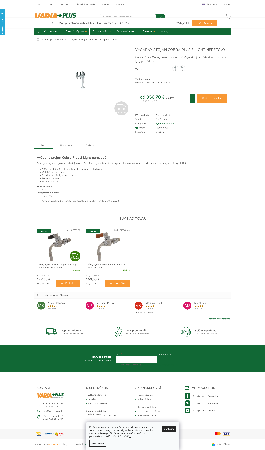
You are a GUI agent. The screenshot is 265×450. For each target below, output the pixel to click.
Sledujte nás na (205, 396)
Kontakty (120, 4)
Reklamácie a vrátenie (147, 415)
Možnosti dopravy (145, 395)
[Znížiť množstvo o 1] (192, 100)
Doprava (65, 4)
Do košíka (207, 23)
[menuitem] (48, 31)
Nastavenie (98, 443)
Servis (51, 4)
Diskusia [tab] (90, 145)
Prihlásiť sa (166, 354)
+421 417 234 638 (53, 403)
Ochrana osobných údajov (149, 411)
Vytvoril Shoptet (224, 444)
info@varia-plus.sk (53, 411)
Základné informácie (97, 395)
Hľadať (160, 16)
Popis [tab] (44, 145)
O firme (105, 4)
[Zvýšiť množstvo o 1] (192, 96)
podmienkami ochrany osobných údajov (159, 364)
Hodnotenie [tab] (66, 145)
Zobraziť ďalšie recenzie (219, 319)
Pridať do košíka (211, 98)
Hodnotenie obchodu (97, 403)
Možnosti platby (144, 399)
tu (130, 436)
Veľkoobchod (203, 388)
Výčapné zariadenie (166, 123)
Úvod (39, 4)
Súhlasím (169, 429)
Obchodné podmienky (85, 4)
